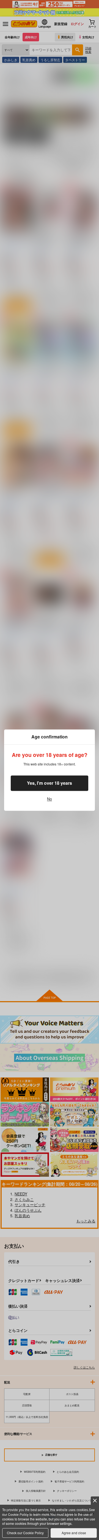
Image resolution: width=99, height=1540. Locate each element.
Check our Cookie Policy (25, 1532)
